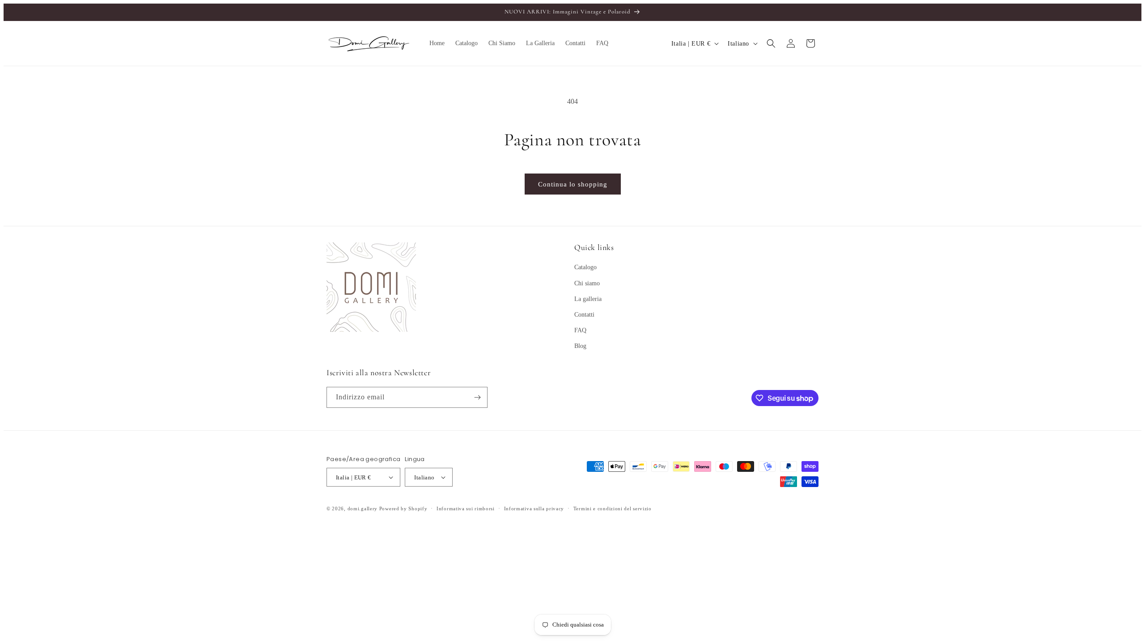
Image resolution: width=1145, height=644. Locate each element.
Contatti (584, 314)
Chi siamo (587, 283)
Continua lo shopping (572, 184)
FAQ (580, 330)
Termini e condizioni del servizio (612, 508)
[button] (771, 43)
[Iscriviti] (477, 397)
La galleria (588, 299)
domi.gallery (362, 508)
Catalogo (585, 267)
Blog (580, 346)
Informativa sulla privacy (534, 508)
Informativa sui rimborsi (466, 508)
